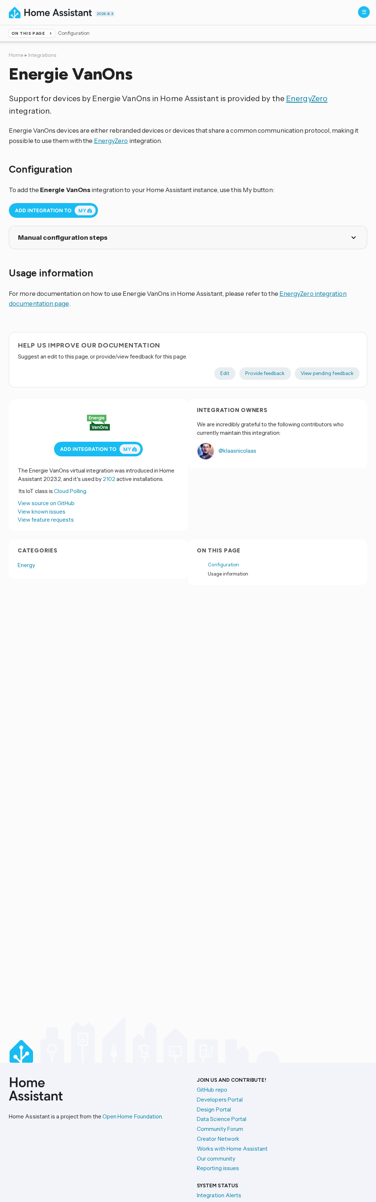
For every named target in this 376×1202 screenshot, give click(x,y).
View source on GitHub (46, 503)
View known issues (41, 511)
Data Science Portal (221, 1118)
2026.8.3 (105, 13)
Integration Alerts (219, 1195)
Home (16, 55)
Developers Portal (220, 1099)
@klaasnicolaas (236, 450)
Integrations (42, 55)
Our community (216, 1158)
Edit (224, 373)
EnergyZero (307, 98)
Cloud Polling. (70, 491)
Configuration (223, 564)
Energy (26, 565)
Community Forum (220, 1128)
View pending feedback (327, 373)
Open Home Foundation (132, 1116)
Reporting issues (218, 1168)
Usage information (228, 574)
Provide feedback (265, 373)
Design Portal (214, 1109)
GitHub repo (212, 1089)
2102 (109, 478)
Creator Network (218, 1138)
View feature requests (46, 519)
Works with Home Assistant (232, 1148)
